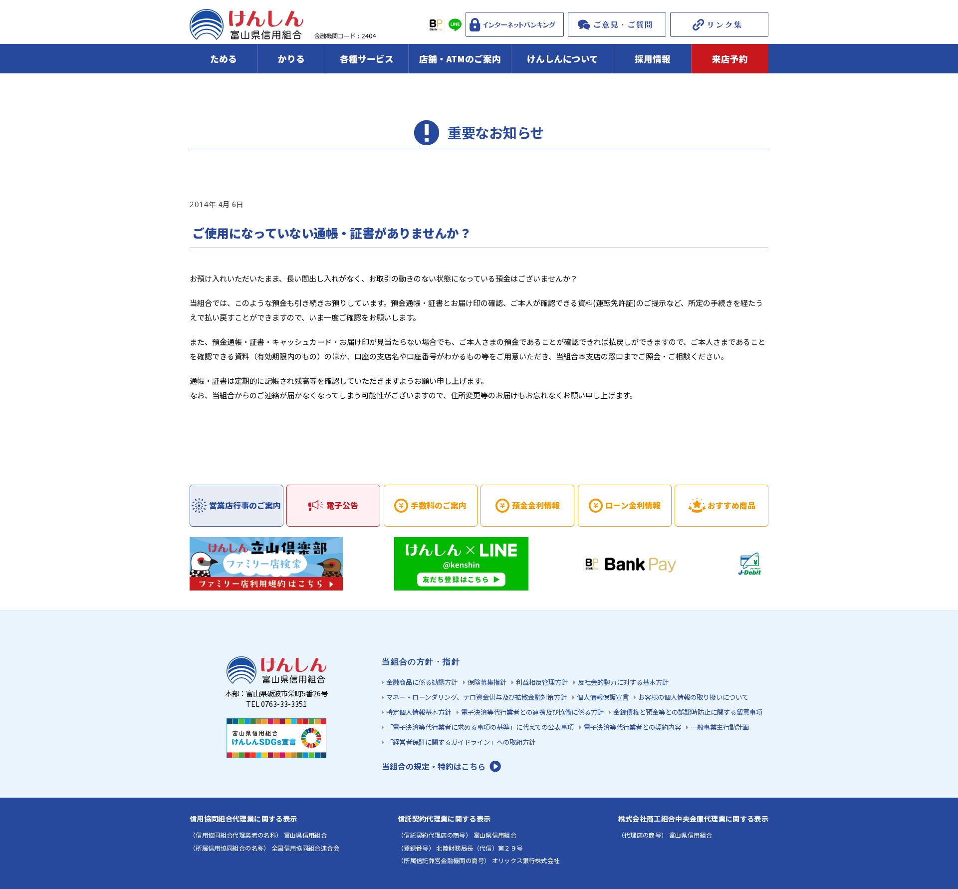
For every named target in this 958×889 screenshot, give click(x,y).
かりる (291, 58)
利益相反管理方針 (542, 682)
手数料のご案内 (439, 505)
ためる (223, 58)
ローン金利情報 (633, 505)
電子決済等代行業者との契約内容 (632, 727)
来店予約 (730, 58)
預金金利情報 (536, 505)
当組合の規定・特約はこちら (433, 766)
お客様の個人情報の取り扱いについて (693, 697)
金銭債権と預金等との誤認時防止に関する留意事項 (687, 712)
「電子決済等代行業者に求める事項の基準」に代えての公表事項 (480, 727)
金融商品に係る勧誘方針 (422, 682)
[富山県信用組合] (284, 32)
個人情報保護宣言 (603, 697)
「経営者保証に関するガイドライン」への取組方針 (460, 742)
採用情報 (653, 58)
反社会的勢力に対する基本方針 (623, 682)
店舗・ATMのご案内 (460, 58)
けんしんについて (562, 58)
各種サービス (367, 58)
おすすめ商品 (731, 505)
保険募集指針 (487, 682)
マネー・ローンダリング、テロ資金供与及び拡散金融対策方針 (476, 697)
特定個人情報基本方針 (418, 712)
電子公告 (342, 505)
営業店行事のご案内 (245, 505)
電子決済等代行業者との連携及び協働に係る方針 (532, 712)
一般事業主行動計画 (720, 727)
